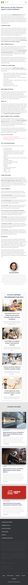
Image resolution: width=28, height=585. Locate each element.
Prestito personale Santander (9, 139)
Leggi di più (6, 443)
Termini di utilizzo (6, 525)
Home (4, 575)
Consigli (4, 466)
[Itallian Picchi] (6, 2)
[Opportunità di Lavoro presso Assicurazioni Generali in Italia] (14, 492)
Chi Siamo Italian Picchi (7, 538)
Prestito (23, 575)
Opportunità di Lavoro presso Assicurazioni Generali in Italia (12, 504)
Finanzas (18, 575)
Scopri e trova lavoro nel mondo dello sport (11, 136)
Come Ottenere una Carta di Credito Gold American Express (15, 138)
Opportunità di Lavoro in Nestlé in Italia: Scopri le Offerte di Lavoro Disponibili (13, 434)
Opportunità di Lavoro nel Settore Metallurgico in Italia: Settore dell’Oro (13, 470)
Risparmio (14, 578)
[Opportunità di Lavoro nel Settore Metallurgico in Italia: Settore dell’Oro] (14, 456)
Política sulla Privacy (7, 522)
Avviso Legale (5, 531)
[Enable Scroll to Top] (25, 582)
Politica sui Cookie (6, 528)
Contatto (4, 534)
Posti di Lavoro (6, 430)
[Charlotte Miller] (14, 266)
